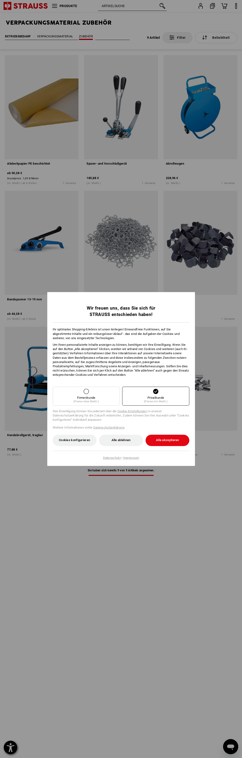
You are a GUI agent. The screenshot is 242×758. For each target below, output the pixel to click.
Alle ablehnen (121, 440)
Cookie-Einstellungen (132, 411)
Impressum (131, 458)
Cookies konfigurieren (74, 440)
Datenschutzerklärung (108, 427)
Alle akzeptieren (167, 440)
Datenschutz (112, 458)
